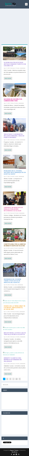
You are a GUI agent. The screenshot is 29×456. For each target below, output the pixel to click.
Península (13, 311)
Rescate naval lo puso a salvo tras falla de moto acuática (15, 333)
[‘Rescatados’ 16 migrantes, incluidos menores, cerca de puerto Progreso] (14, 125)
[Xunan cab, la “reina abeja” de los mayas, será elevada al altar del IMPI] (14, 302)
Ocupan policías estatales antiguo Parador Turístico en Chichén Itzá (15, 64)
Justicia (12, 248)
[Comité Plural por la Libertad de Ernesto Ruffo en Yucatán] (14, 235)
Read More (8, 78)
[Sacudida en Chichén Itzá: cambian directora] (14, 90)
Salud (16, 284)
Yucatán (16, 176)
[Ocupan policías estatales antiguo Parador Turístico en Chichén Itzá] (14, 53)
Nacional (12, 213)
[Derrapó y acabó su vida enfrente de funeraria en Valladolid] (14, 354)
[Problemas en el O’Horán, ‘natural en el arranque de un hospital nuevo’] (14, 161)
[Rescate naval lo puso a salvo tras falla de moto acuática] (14, 329)
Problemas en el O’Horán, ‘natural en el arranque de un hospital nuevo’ (15, 172)
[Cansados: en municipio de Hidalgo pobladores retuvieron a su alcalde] (14, 198)
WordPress (14, 452)
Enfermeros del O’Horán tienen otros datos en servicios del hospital (12, 280)
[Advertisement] (14, 23)
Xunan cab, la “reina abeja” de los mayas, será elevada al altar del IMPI (14, 307)
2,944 (16, 380)
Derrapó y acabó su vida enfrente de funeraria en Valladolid (13, 359)
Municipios (13, 68)
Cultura (12, 103)
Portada (17, 68)
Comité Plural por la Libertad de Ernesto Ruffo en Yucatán (15, 245)
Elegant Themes (14, 450)
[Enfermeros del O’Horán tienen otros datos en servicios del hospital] (14, 270)
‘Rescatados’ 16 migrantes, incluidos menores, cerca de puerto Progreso (14, 135)
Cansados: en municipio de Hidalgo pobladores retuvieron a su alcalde (13, 209)
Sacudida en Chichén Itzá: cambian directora (13, 100)
